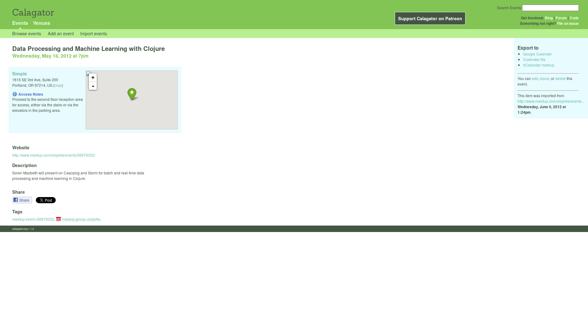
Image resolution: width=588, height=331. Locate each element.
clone (544, 78)
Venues (41, 22)
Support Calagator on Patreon (430, 18)
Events (20, 22)
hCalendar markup (538, 64)
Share (24, 200)
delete (560, 78)
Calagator (33, 12)
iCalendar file (534, 59)
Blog (549, 18)
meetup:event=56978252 (33, 219)
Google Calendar (537, 53)
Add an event (61, 33)
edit (535, 78)
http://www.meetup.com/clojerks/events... (551, 101)
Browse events (26, 33)
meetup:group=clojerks (81, 219)
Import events (93, 33)
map (58, 85)
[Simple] (131, 94)
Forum (561, 18)
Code (574, 18)
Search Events (509, 7)
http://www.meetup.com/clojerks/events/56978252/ (53, 155)
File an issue (568, 23)
